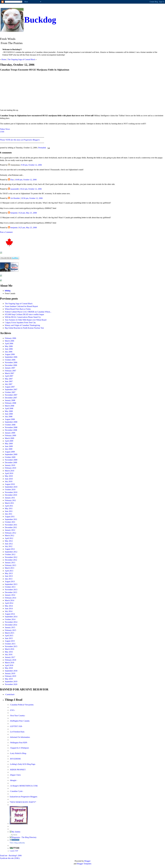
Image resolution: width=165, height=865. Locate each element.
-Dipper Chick (15, 775)
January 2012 (10, 530)
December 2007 (11, 398)
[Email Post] (48, 148)
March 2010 (9, 471)
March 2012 (9, 535)
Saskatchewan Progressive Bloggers (23, 797)
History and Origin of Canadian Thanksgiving (22, 325)
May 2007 (9, 379)
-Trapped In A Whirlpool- (19, 748)
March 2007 (9, 373)
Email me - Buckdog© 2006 (11, 856)
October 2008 (10, 425)
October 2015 (10, 644)
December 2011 (11, 527)
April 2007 (9, 376)
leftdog (7, 291)
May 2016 (9, 652)
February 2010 (10, 468)
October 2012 (10, 554)
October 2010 (10, 489)
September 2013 (11, 584)
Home (3, 59)
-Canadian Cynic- (16, 791)
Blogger (87, 861)
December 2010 (11, 495)
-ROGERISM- (15, 759)
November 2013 (11, 590)
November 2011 (11, 525)
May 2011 (9, 508)
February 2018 (10, 660)
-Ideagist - (13, 780)
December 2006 (11, 365)
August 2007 (10, 387)
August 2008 (10, 419)
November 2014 (11, 622)
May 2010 (9, 476)
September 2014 (11, 617)
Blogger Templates (84, 864)
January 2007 (10, 368)
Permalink (42, 148)
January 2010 (10, 465)
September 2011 (11, 519)
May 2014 (9, 606)
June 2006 (9, 349)
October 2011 (10, 522)
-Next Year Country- (17, 716)
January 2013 (10, 563)
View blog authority (17, 843)
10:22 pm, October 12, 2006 (31, 189)
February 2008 (10, 403)
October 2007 (10, 392)
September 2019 (11, 681)
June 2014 (9, 608)
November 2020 (11, 684)
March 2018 (9, 663)
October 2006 (10, 360)
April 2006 (9, 343)
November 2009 (11, 460)
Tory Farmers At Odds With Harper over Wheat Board (25, 320)
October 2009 (10, 457)
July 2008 (8, 416)
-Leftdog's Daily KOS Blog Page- (23, 764)
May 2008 (9, 411)
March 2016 (9, 649)
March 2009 (9, 438)
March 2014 (9, 600)
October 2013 (10, 587)
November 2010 (11, 492)
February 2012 (10, 533)
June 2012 (9, 544)
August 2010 (10, 484)
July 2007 (8, 384)
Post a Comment (6, 232)
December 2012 (11, 560)
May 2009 (9, 444)
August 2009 (10, 452)
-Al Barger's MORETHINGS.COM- (24, 786)
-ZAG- (12, 710)
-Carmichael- (10, 694)
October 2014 (10, 619)
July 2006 (8, 352)
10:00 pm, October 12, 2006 (26, 180)
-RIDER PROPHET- (18, 770)
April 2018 (9, 665)
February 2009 (10, 435)
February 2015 (10, 630)
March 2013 (9, 568)
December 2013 (11, 592)
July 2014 (8, 611)
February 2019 (10, 676)
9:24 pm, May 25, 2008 (28, 213)
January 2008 (10, 400)
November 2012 (11, 557)
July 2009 (8, 449)
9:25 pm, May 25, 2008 (28, 228)
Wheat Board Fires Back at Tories (18, 309)
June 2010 (9, 479)
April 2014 (9, 603)
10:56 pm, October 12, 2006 (32, 198)
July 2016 (8, 654)
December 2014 (11, 625)
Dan (12, 180)
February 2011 (10, 500)
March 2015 (9, 633)
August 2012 (10, 549)
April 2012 (9, 538)
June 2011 (9, 511)
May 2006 (9, 346)
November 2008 (11, 427)
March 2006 (9, 341)
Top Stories (14, 834)
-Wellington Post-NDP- (19, 743)
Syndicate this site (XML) (10, 858)
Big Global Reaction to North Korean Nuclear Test (24, 328)
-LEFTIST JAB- (16, 726)
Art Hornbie (15, 198)
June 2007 (9, 381)
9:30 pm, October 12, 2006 (31, 165)
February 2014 (10, 598)
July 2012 (8, 546)
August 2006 (10, 354)
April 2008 (9, 408)
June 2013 (9, 576)
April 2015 (9, 636)
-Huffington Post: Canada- (20, 721)
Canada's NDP (14, 851)
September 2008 (11, 422)
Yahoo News (5, 129)
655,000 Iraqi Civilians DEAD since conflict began (24, 314)
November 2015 (11, 646)
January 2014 (10, 595)
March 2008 (9, 406)
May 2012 (9, 541)
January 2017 (10, 657)
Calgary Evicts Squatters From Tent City (20, 322)
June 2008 (9, 414)
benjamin (13, 213)
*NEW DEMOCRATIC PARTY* (23, 802)
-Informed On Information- (20, 737)
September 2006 (11, 357)
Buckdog (40, 19)
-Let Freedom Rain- (17, 732)
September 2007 (11, 389)
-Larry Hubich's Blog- (18, 753)
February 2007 (10, 371)
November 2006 (11, 362)
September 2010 (11, 487)
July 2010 (8, 481)
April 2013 (9, 571)
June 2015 (9, 638)
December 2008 (11, 430)
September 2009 (11, 454)
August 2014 (10, 614)
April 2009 (9, 441)
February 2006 (10, 338)
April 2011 (9, 506)
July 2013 (8, 579)
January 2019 (10, 673)
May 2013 (9, 573)
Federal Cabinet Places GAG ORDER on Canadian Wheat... (28, 312)
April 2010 (9, 473)
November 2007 (11, 395)
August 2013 (10, 581)
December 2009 (11, 462)
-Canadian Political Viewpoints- (22, 705)
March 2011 (9, 503)
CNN (2, 132)
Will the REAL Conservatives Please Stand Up (23, 317)
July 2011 (8, 514)
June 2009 (9, 446)
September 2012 (11, 552)
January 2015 (10, 627)
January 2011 (10, 498)
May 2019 (9, 679)
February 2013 (10, 565)
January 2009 (10, 433)
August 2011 (10, 517)
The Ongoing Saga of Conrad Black (21, 59)
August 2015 (10, 641)
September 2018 (11, 671)
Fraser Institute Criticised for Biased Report (21, 306)
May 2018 (9, 668)
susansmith (14, 189)
